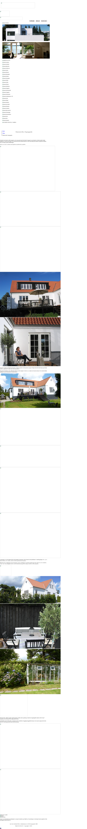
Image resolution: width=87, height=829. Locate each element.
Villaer (3, 133)
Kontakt (44, 21)
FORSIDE (31, 21)
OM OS (38, 21)
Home (3, 131)
